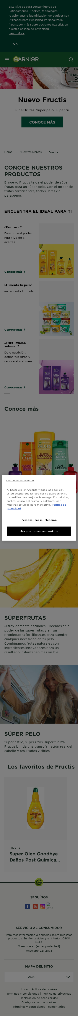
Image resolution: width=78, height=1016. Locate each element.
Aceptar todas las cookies (39, 530)
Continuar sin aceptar (20, 480)
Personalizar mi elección (39, 519)
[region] (39, 508)
